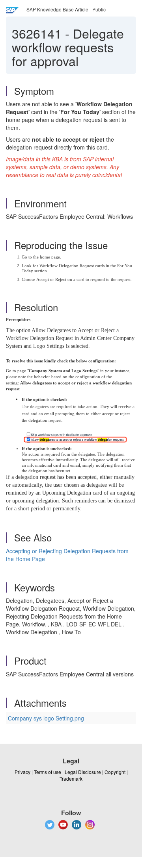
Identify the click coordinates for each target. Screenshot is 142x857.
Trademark (71, 778)
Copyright (115, 771)
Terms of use (47, 771)
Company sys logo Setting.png (46, 718)
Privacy (22, 771)
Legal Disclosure (83, 771)
